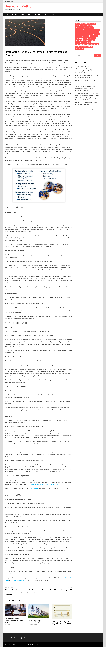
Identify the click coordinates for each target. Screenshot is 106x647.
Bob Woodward (79, 27)
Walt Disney (89, 46)
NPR (94, 38)
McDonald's (86, 36)
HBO (89, 32)
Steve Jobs (85, 40)
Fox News (97, 29)
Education (22, 14)
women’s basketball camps (19, 580)
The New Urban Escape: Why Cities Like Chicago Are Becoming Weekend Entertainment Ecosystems (85, 88)
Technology (45, 14)
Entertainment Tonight (80, 29)
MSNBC (86, 38)
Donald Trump (90, 27)
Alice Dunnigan (87, 23)
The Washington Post (91, 44)
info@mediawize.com (25, 638)
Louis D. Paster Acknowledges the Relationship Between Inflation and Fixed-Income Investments (61, 623)
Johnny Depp (81, 34)
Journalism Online (18, 6)
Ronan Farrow (79, 40)
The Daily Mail (91, 40)
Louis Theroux (88, 34)
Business (14, 14)
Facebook (92, 29)
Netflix (90, 38)
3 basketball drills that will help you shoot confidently (43, 484)
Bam (38, 644)
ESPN (87, 29)
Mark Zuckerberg (79, 36)
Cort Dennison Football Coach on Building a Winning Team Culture (37, 621)
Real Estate (37, 14)
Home (8, 14)
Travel (53, 14)
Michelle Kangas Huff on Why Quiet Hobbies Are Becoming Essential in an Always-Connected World (87, 71)
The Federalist (78, 42)
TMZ (97, 44)
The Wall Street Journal (80, 44)
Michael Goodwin (93, 36)
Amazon (93, 23)
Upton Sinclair (83, 46)
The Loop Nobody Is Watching (83, 66)
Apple (84, 25)
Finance (29, 14)
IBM (77, 34)
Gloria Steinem (79, 32)
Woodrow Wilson (79, 48)
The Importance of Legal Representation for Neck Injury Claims (14, 620)
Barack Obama (90, 25)
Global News (8, 48)
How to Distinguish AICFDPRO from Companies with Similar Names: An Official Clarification (86, 82)
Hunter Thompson (94, 32)
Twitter (77, 46)
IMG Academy (35, 488)
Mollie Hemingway (79, 38)
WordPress (32, 644)
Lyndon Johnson (96, 34)
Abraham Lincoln (79, 23)
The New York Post (86, 42)
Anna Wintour (78, 25)
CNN (85, 27)
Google (84, 32)
